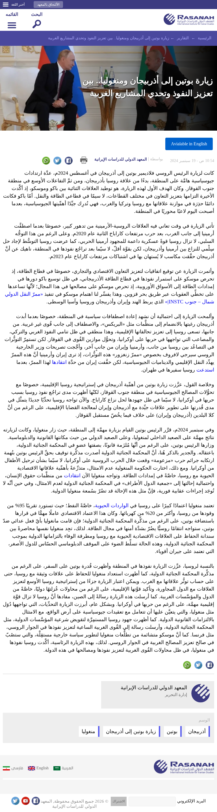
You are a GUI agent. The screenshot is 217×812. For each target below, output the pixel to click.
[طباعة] (83, 160)
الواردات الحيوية (112, 505)
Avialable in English (189, 143)
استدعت (205, 370)
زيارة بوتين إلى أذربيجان (131, 731)
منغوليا (88, 731)
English (42, 768)
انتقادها (59, 362)
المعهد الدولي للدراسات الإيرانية (128, 159)
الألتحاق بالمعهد (48, 5)
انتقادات (72, 475)
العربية (67, 768)
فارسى (17, 768)
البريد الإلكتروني (191, 801)
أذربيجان (197, 731)
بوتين (172, 731)
